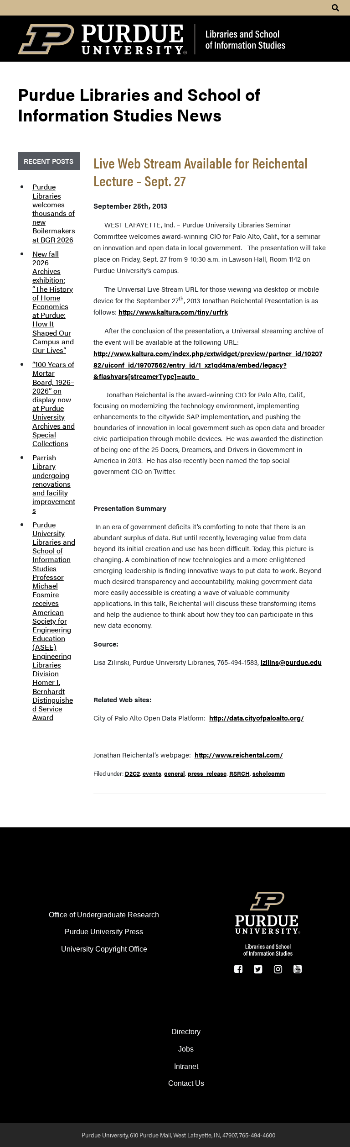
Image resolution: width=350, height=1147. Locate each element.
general (174, 773)
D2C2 (132, 773)
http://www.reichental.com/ (239, 754)
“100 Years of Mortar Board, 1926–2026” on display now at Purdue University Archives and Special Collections (53, 403)
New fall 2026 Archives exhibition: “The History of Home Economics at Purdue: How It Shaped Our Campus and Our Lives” (53, 301)
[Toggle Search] (335, 7)
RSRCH (239, 773)
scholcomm (268, 773)
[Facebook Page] (238, 968)
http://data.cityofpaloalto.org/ (256, 717)
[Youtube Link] (297, 968)
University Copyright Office (104, 949)
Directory (186, 1032)
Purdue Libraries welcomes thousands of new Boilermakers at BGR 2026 (53, 212)
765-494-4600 (257, 1134)
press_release (207, 773)
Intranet (186, 1066)
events (152, 773)
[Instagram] (278, 968)
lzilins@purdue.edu (291, 662)
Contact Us (186, 1083)
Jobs (186, 1049)
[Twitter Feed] (258, 968)
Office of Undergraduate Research (104, 915)
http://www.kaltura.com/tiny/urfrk (173, 311)
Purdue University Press (104, 932)
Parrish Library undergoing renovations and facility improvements (53, 483)
